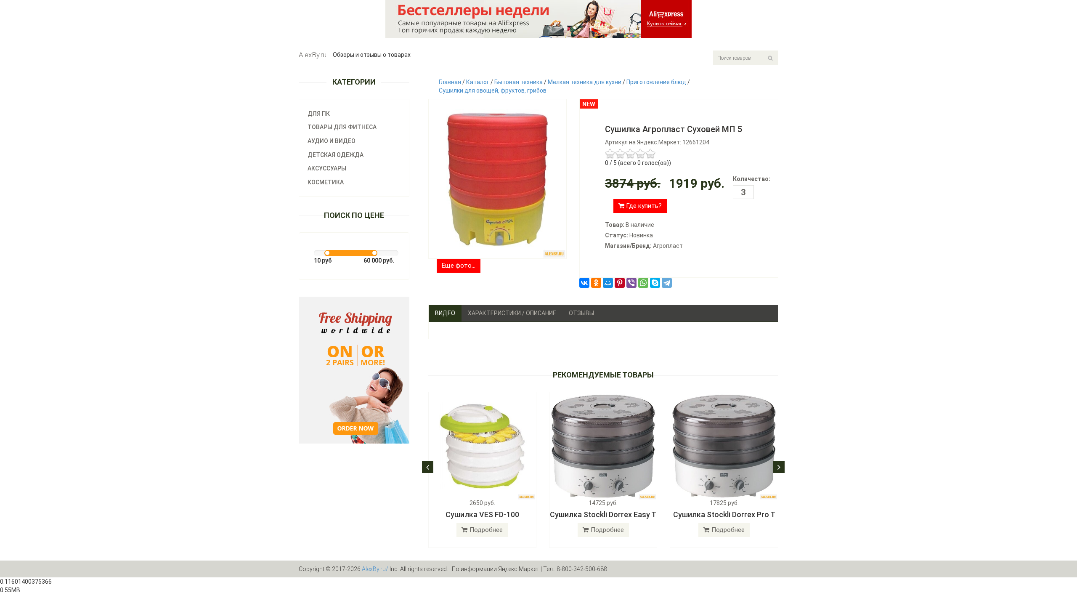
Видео (445, 313)
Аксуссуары (327, 168)
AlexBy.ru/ (375, 569)
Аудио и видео (331, 141)
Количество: (751, 178)
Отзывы (581, 313)
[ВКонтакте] (584, 283)
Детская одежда (335, 155)
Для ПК (319, 113)
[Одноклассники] (596, 283)
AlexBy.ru (312, 54)
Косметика (326, 182)
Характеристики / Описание (512, 313)
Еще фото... (458, 265)
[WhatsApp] (643, 283)
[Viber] (631, 283)
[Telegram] (667, 283)
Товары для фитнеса (342, 127)
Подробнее (486, 530)
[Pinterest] (620, 283)
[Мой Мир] (608, 283)
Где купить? (643, 206)
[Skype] (655, 283)
